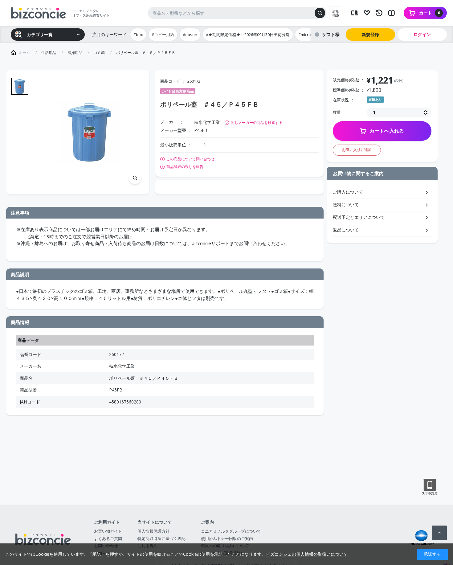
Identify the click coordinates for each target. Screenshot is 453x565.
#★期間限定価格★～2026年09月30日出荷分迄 (248, 34)
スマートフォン (430, 487)
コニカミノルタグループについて (231, 531)
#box (138, 34)
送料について (346, 204)
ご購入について (348, 192)
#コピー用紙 (163, 34)
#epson (190, 34)
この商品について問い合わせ (190, 159)
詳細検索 (336, 13)
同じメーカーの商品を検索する (257, 122)
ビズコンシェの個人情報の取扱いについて (307, 554)
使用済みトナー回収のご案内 (227, 538)
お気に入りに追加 (357, 149)
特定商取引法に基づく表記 (161, 538)
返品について (346, 230)
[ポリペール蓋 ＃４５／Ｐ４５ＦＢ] (89, 132)
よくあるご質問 (108, 538)
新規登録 (370, 34)
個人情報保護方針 (153, 531)
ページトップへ (439, 533)
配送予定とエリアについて (359, 217)
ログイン (422, 34)
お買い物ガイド (108, 531)
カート (429, 13)
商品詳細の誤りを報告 (184, 166)
